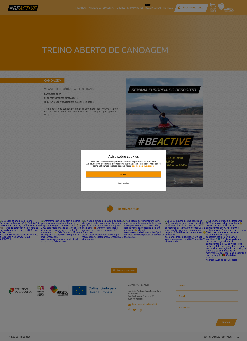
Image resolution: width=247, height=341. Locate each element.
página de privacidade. (143, 166)
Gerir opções (123, 183)
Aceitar (123, 174)
